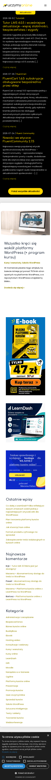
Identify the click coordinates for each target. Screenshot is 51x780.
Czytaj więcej (9, 67)
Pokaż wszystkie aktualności (25, 191)
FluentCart (21, 74)
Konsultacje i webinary (17, 644)
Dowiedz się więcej (9, 752)
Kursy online (12, 653)
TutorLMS (20, 18)
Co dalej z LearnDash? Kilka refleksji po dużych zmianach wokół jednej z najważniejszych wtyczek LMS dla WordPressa (25, 510)
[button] (3, 757)
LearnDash (11, 658)
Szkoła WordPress (31, 262)
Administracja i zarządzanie (20, 617)
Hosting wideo (13, 640)
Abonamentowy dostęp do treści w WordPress (25, 575)
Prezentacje (12, 685)
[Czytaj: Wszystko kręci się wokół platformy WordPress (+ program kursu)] (25, 222)
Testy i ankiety (13, 713)
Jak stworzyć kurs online (18, 527)
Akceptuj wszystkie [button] (13, 766)
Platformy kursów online (18, 681)
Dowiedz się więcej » (14, 287)
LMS (8, 663)
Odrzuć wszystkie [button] (37, 766)
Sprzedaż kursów (14, 699)
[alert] (25, 756)
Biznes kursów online (16, 626)
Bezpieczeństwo (14, 621)
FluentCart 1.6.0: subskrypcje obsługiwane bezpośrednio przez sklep (23, 82)
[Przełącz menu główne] (45, 5)
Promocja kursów (14, 690)
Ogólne (9, 676)
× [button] (48, 736)
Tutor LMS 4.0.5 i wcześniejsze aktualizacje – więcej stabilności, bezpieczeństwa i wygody (25, 26)
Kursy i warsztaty (12, 262)
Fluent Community (25, 133)
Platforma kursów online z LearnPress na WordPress (24, 590)
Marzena (10, 573)
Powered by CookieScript (25, 777)
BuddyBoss (11, 631)
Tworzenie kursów (15, 717)
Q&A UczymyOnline (15, 694)
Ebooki (9, 635)
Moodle (9, 667)
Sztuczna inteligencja (16, 708)
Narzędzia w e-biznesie (17, 672)
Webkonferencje (14, 722)
